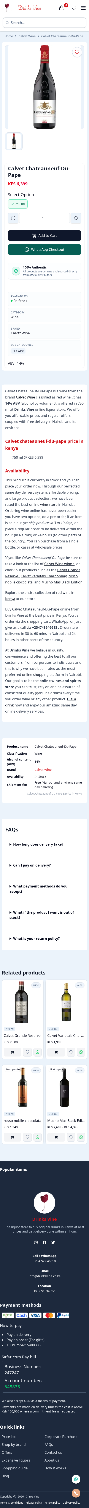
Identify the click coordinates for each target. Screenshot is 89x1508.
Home (9, 36)
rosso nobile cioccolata (22, 1120)
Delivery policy (71, 1503)
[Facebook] (44, 1242)
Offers (7, 1452)
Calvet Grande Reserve (22, 1035)
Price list (9, 1436)
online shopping (35, 674)
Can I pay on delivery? (32, 865)
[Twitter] (53, 1242)
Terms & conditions (11, 1503)
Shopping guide (15, 1468)
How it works (55, 1468)
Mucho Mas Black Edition (62, 582)
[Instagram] (36, 1242)
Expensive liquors (16, 1460)
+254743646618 (44, 1261)
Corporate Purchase (61, 1436)
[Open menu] (83, 8)
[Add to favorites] (27, 1052)
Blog (5, 1476)
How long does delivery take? (38, 844)
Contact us (53, 1452)
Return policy (52, 1503)
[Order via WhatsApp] (37, 1052)
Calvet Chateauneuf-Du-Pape (62, 36)
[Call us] (76, 1493)
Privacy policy (34, 1503)
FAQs (48, 1444)
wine (15, 317)
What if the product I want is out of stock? (42, 915)
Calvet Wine (27, 36)
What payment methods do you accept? (39, 889)
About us (51, 1460)
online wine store (43, 504)
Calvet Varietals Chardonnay (44, 576)
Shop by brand (14, 1444)
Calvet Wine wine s (59, 563)
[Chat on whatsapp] (76, 1479)
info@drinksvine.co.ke (44, 1276)
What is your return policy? (36, 938)
